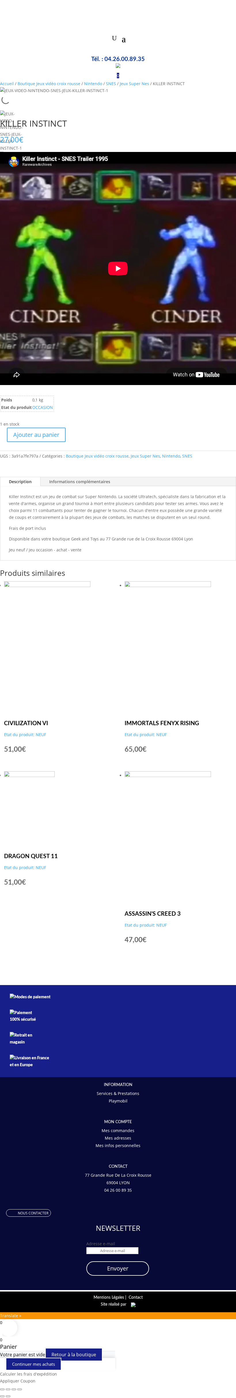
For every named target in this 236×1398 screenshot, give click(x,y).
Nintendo (93, 83)
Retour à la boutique (74, 1354)
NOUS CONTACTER (33, 1212)
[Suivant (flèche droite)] (8, 1396)
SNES (111, 83)
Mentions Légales (109, 1298)
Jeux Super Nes (134, 83)
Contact (136, 1298)
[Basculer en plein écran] (8, 1389)
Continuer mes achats (33, 1364)
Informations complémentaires (79, 481)
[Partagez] (14, 1389)
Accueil (7, 83)
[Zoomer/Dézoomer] (2, 1389)
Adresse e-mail (100, 1243)
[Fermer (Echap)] (19, 1389)
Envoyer (117, 1268)
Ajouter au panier (36, 435)
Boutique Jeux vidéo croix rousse (49, 83)
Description (20, 481)
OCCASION (42, 407)
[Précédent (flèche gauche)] (2, 1396)
